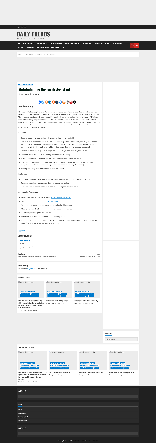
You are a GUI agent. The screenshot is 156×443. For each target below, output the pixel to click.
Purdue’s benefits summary (47, 201)
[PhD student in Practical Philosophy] (87, 289)
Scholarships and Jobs (102, 43)
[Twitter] (42, 102)
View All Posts (26, 248)
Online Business (42, 43)
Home (18, 43)
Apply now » (23, 231)
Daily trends (30, 48)
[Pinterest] (71, 102)
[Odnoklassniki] (64, 102)
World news (55, 48)
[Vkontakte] (60, 102)
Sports (64, 48)
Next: (90, 255)
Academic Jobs (117, 43)
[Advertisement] (78, 12)
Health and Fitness (42, 48)
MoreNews (84, 441)
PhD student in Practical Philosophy (86, 301)
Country (21, 84)
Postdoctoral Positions (72, 43)
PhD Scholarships (56, 43)
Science (20, 48)
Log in (20, 409)
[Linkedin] (49, 102)
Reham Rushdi (24, 94)
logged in (30, 269)
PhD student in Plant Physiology (57, 301)
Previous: (37, 255)
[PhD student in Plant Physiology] (59, 289)
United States (28, 84)
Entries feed (22, 413)
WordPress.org (22, 420)
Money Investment (28, 43)
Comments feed (23, 417)
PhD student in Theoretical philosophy (121, 372)
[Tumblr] (56, 102)
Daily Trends (33, 33)
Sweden (36, 296)
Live (137, 45)
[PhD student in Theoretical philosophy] (123, 360)
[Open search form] (127, 45)
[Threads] (74, 102)
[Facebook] (39, 102)
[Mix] (46, 102)
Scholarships (87, 43)
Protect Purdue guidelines (61, 197)
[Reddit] (53, 102)
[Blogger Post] (67, 102)
